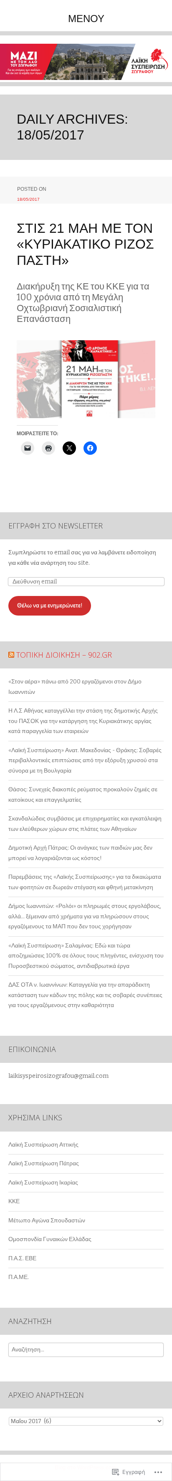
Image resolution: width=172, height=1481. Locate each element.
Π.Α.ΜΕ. (18, 1277)
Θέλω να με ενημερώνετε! (50, 605)
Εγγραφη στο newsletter (55, 526)
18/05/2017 (28, 199)
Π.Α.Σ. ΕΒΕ (22, 1258)
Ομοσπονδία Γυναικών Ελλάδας (49, 1239)
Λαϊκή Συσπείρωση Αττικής (43, 1144)
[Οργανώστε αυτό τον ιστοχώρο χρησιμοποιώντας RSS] (11, 655)
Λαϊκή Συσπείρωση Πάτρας (43, 1163)
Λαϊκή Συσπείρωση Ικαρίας (43, 1182)
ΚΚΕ (14, 1201)
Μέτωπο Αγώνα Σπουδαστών (46, 1220)
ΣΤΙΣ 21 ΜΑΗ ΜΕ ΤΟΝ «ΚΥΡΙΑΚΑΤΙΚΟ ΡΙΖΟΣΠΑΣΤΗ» (85, 244)
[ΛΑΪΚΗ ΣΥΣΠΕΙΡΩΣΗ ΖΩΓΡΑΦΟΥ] (86, 65)
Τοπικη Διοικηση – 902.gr (64, 655)
